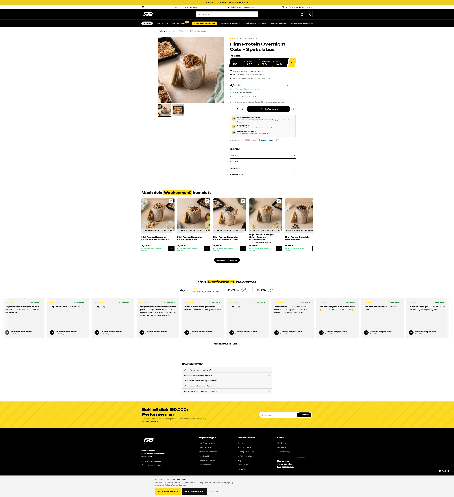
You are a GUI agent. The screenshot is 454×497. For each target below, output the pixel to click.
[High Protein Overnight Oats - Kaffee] (301, 225)
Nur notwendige (194, 491)
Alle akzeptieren (168, 491)
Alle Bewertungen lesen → (227, 344)
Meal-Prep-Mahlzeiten (207, 443)
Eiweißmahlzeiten (205, 447)
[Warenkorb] (310, 14)
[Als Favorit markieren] (293, 109)
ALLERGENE (234, 162)
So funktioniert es (245, 447)
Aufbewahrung (236, 174)
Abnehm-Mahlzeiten (207, 460)
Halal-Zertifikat (243, 465)
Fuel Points (242, 469)
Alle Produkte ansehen (227, 260)
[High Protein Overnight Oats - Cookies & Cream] (229, 225)
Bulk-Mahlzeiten (205, 465)
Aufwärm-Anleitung (245, 456)
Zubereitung (235, 168)
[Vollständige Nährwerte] (292, 62)
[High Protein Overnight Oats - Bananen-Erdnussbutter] (265, 225)
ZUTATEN (233, 155)
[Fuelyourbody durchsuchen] (255, 14)
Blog (239, 460)
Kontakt (241, 443)
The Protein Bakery (204, 23)
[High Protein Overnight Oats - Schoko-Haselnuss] (158, 225)
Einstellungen (215, 491)
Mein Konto (281, 443)
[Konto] (302, 14)
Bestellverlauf (282, 447)
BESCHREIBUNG (236, 149)
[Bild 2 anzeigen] (178, 110)
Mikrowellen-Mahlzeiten (208, 452)
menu (170, 31)
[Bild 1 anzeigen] (164, 110)
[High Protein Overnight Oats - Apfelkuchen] (193, 225)
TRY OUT (147, 23)
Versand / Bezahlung (246, 452)
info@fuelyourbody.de (152, 462)
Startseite (162, 31)
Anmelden (304, 415)
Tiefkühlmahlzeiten (206, 456)
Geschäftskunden (284, 452)
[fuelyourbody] (148, 14)
